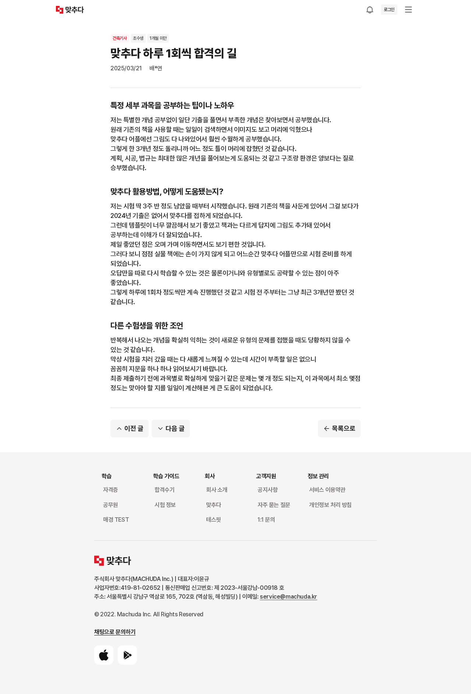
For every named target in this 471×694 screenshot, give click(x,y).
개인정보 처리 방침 (330, 504)
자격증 (110, 489)
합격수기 (164, 489)
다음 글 (175, 428)
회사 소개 (216, 489)
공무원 (110, 504)
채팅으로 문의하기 (114, 631)
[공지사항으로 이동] (369, 9)
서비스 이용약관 (327, 489)
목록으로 (343, 428)
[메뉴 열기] (408, 9)
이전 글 (134, 428)
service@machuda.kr (288, 596)
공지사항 (267, 489)
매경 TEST (116, 519)
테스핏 (213, 519)
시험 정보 (165, 504)
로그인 (389, 9)
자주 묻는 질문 (274, 504)
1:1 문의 (266, 519)
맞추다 (213, 504)
